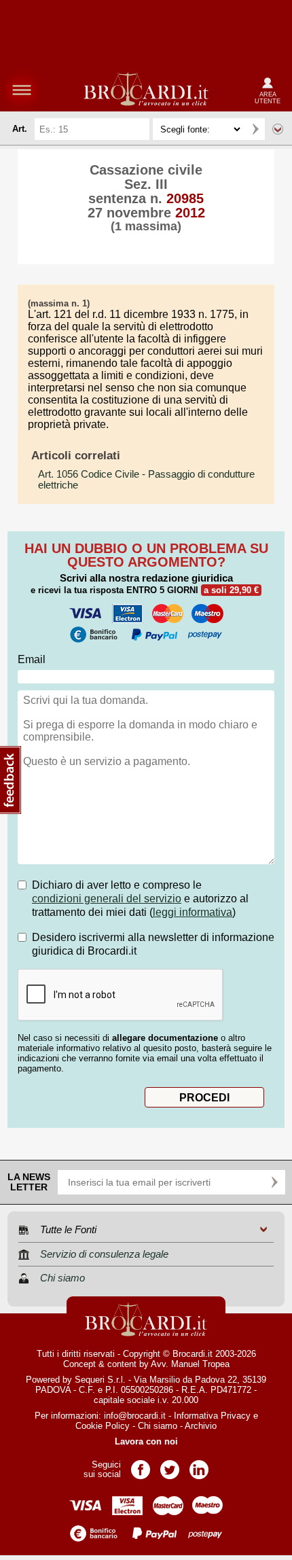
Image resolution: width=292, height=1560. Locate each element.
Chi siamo (157, 1426)
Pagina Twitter (169, 1465)
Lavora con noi (146, 1441)
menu (21, 89)
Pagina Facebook (140, 1465)
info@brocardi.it (135, 1416)
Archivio (201, 1426)
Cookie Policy (102, 1426)
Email (31, 659)
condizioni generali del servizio (106, 898)
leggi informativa (192, 912)
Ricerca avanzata (278, 129)
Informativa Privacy (212, 1416)
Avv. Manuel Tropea (190, 1364)
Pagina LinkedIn (198, 1465)
